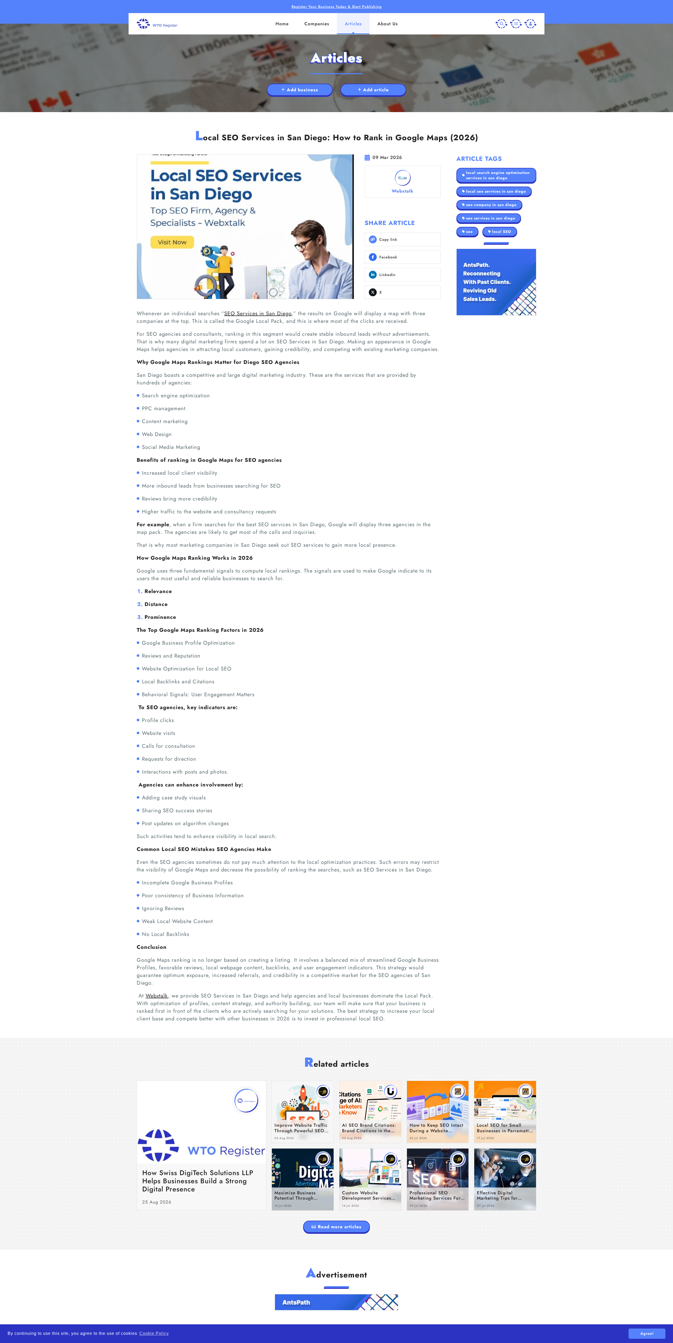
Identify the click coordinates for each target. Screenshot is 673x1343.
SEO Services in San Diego (258, 313)
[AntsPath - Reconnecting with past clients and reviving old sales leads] (496, 282)
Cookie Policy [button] (154, 1333)
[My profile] (530, 24)
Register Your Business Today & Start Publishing (337, 6)
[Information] (516, 24)
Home (282, 24)
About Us (388, 24)
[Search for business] (501, 24)
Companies (316, 24)
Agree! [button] (647, 1333)
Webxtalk (157, 996)
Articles (353, 24)
